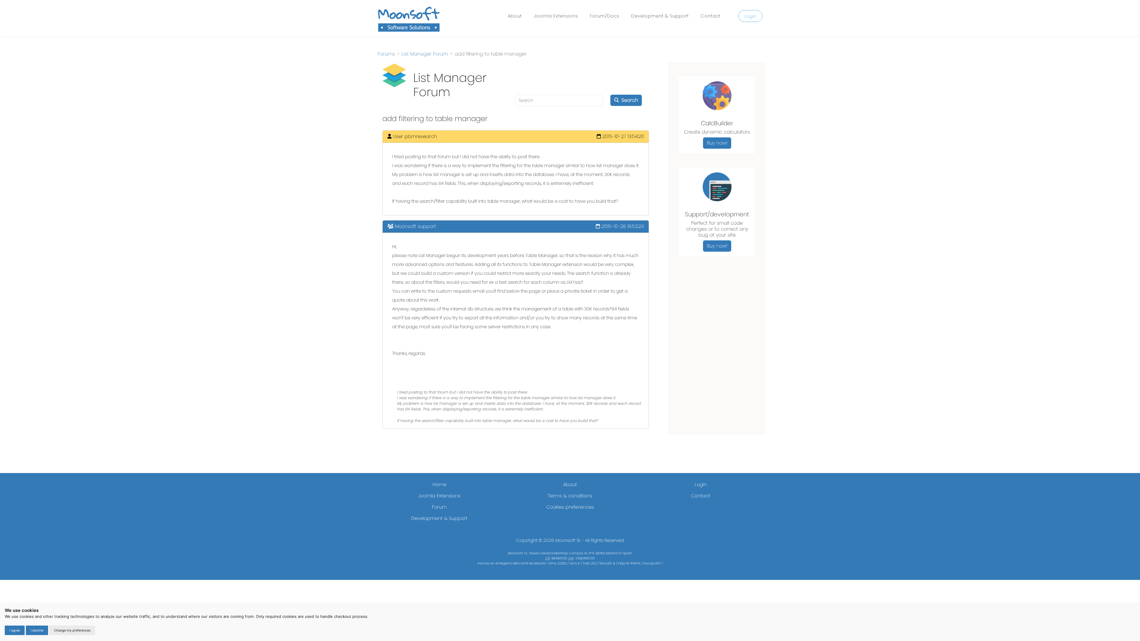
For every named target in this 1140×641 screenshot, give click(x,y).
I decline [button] (37, 630)
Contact (711, 16)
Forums (386, 53)
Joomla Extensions (556, 16)
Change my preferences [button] (72, 630)
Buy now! (717, 142)
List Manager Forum (425, 53)
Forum (439, 507)
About (515, 16)
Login (750, 16)
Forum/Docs (604, 16)
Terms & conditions (570, 495)
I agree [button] (15, 630)
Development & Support (660, 16)
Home (439, 484)
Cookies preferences (570, 507)
